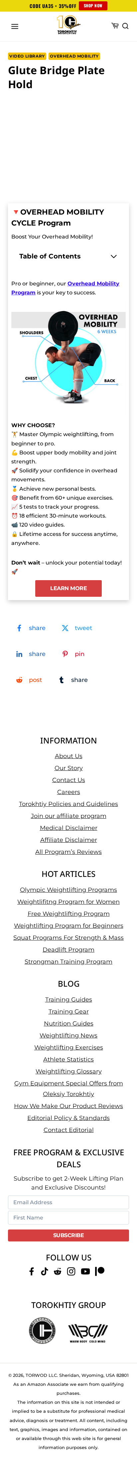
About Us (68, 756)
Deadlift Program (68, 949)
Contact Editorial (69, 1130)
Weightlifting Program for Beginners (68, 925)
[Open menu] (15, 26)
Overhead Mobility (74, 56)
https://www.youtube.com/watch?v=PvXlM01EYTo (59, 104)
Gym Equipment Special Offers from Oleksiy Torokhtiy (68, 1089)
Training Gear (69, 1011)
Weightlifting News (68, 1035)
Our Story (69, 768)
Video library (27, 56)
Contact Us (68, 780)
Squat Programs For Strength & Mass (68, 937)
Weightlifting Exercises (68, 1047)
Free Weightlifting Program (69, 913)
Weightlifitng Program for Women (68, 901)
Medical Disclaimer (68, 828)
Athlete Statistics (68, 1059)
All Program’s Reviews (68, 852)
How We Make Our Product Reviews (68, 1106)
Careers (68, 792)
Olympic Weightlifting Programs (68, 890)
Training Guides (68, 999)
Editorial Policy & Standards (68, 1118)
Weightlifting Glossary (69, 1071)
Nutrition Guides (68, 1023)
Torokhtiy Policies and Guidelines (68, 804)
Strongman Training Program (68, 961)
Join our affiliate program (68, 816)
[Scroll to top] (123, 1433)
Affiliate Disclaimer (68, 840)
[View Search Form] (125, 26)
